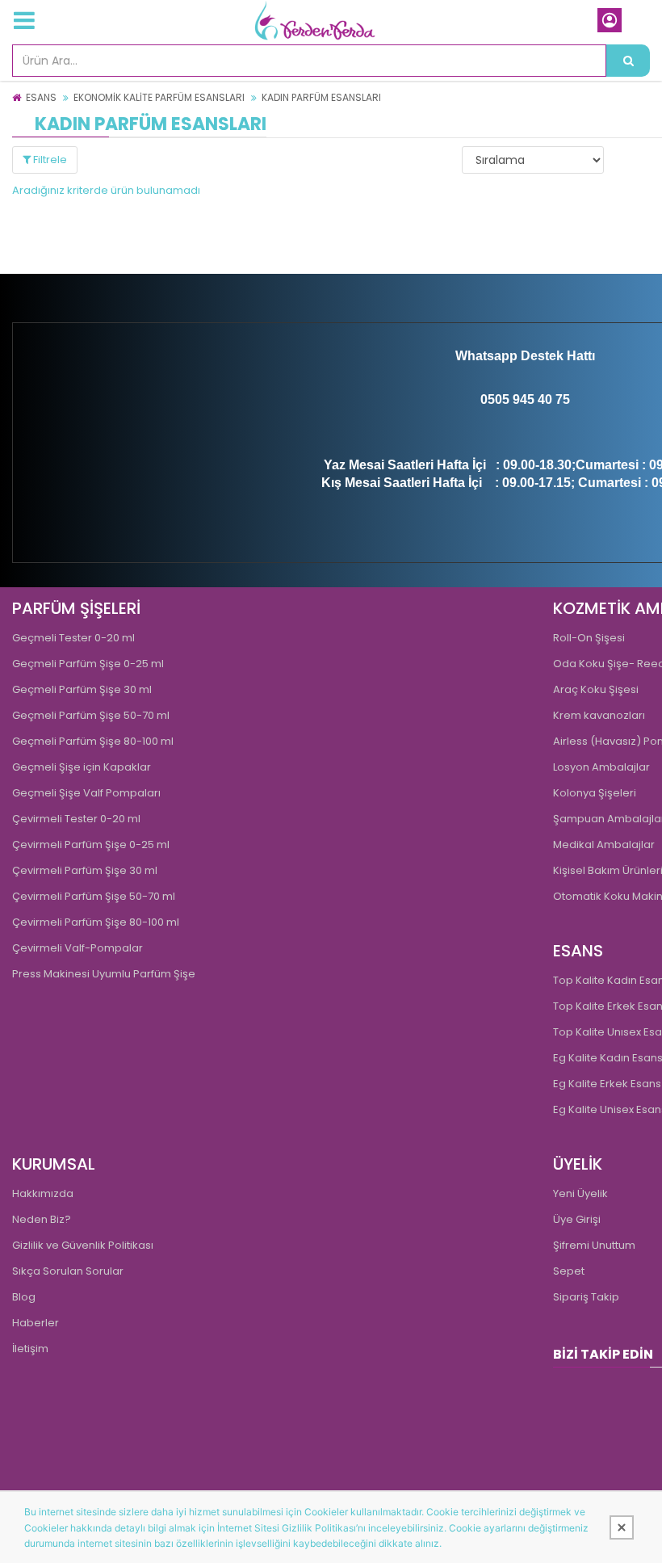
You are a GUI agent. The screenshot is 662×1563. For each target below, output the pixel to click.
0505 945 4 (512, 399)
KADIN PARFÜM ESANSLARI (321, 97)
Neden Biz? (41, 1219)
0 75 (557, 399)
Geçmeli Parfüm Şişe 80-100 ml (93, 741)
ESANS (41, 97)
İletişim (30, 1348)
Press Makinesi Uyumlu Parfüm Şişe (103, 973)
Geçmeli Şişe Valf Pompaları (86, 792)
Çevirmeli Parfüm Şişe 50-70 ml (93, 896)
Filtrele (49, 159)
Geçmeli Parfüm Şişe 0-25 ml (88, 663)
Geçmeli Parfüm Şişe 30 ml (82, 689)
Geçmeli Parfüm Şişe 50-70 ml (91, 715)
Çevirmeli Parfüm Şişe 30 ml (84, 870)
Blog (24, 1297)
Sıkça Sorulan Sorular (68, 1271)
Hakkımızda (42, 1193)
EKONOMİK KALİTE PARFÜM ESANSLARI (159, 97)
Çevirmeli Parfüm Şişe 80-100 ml (95, 922)
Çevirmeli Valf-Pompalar (77, 948)
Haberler (35, 1322)
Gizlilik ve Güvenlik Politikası (82, 1245)
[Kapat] (622, 1527)
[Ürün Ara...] (628, 60)
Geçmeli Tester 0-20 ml (73, 637)
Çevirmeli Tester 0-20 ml (76, 818)
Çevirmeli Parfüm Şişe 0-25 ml (91, 844)
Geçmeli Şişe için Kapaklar (81, 767)
